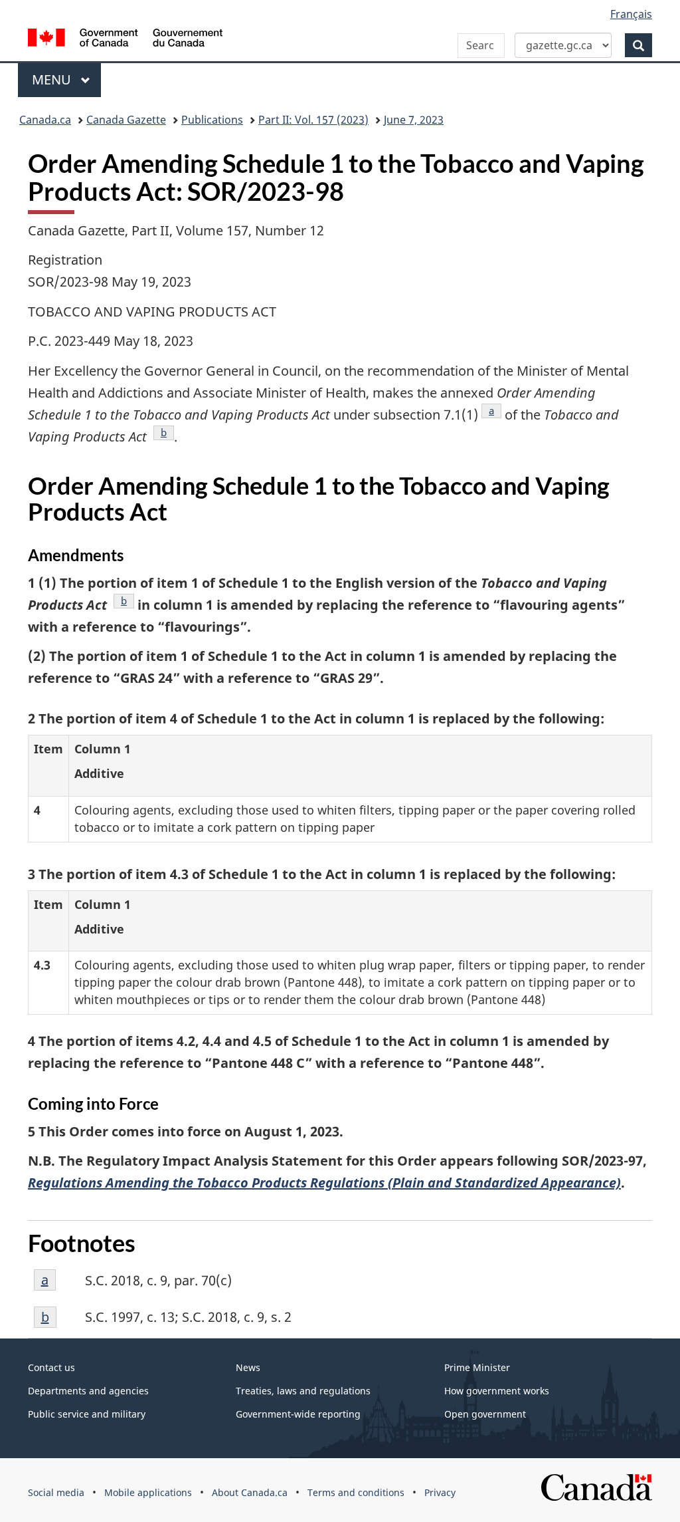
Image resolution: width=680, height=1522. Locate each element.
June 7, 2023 (414, 119)
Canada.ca (45, 119)
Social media (56, 1492)
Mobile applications (148, 1492)
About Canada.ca (250, 1492)
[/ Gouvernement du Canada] (125, 40)
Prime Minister (477, 1367)
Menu (53, 79)
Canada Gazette (126, 119)
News (248, 1367)
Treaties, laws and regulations (303, 1390)
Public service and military (86, 1414)
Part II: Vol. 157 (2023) (313, 119)
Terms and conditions (355, 1492)
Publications (212, 119)
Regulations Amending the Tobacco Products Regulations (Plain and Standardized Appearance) (324, 1183)
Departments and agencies (88, 1390)
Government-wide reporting (298, 1414)
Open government (485, 1414)
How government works (496, 1390)
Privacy (440, 1492)
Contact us (51, 1367)
